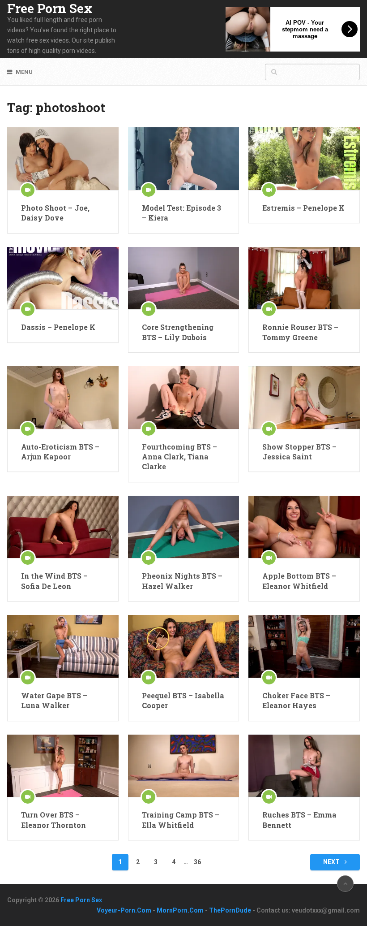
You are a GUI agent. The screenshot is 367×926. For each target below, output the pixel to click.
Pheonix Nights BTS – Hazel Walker (182, 580)
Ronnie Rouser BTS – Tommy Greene (300, 332)
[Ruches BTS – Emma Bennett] (303, 766)
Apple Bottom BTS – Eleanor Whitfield (299, 580)
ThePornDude (230, 910)
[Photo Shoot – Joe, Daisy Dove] (62, 158)
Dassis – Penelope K (58, 327)
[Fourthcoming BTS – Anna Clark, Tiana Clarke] (183, 397)
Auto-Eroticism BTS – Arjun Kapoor (60, 451)
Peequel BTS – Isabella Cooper (183, 700)
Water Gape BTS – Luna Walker (54, 700)
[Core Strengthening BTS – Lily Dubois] (183, 278)
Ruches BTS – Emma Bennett (299, 819)
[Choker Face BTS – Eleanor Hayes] (303, 646)
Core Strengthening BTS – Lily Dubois (177, 332)
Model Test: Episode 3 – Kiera (181, 212)
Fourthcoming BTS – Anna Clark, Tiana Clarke (179, 457)
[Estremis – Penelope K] (303, 158)
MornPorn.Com (180, 910)
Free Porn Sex (50, 8)
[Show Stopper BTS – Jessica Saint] (303, 397)
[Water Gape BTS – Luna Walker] (62, 646)
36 (197, 861)
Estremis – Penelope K (303, 207)
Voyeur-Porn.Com (124, 910)
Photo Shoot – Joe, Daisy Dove (55, 212)
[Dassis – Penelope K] (62, 278)
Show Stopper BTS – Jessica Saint (299, 451)
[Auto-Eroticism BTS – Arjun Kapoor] (62, 397)
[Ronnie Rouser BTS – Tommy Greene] (303, 278)
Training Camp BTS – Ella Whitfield (180, 819)
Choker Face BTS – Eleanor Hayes (296, 700)
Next (332, 861)
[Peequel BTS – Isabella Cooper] (183, 646)
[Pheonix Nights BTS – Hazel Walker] (183, 527)
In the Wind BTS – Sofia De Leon (54, 580)
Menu (24, 72)
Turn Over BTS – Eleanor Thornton (53, 819)
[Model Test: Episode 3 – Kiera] (183, 158)
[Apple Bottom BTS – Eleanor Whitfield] (303, 527)
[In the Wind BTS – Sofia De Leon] (62, 527)
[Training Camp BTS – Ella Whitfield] (183, 766)
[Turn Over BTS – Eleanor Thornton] (62, 766)
